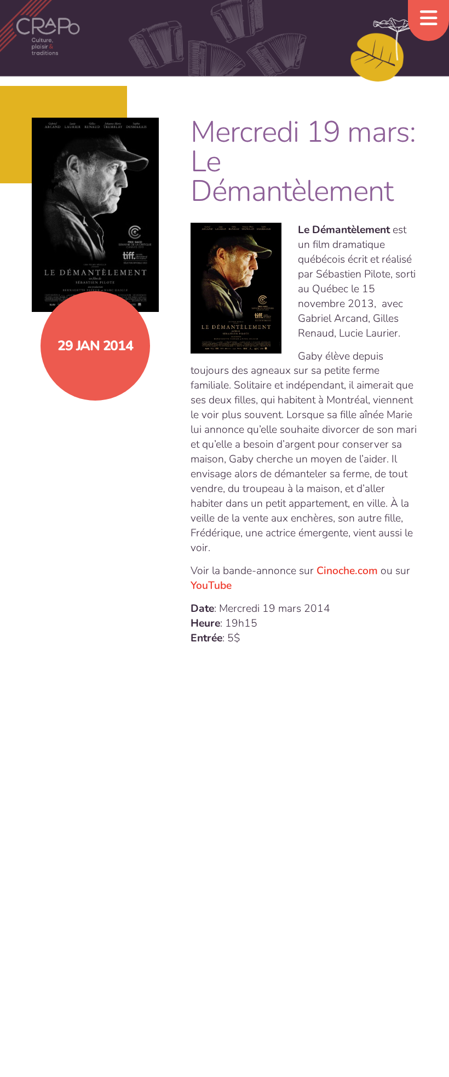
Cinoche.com (347, 571)
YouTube (211, 585)
